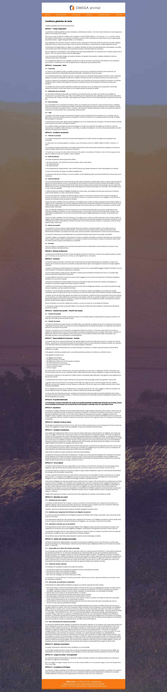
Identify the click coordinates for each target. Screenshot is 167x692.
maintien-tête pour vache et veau (97, 686)
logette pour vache (80, 686)
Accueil (47, 15)
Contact (119, 15)
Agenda (89, 15)
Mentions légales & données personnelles (92, 684)
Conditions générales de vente (71, 684)
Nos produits (61, 15)
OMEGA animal (83, 7)
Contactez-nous (96, 682)
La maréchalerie (104, 15)
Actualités (76, 15)
